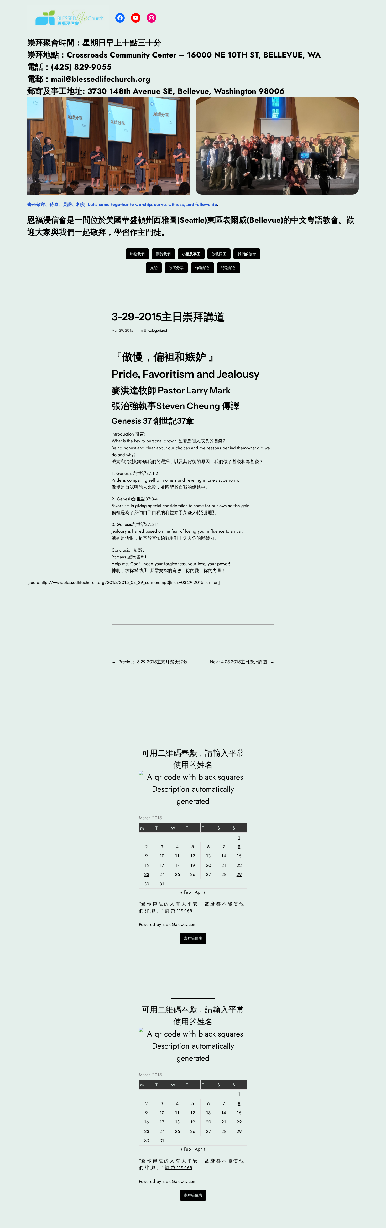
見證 (154, 267)
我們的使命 (247, 254)
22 (239, 865)
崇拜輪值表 (193, 938)
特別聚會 (228, 267)
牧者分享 (176, 267)
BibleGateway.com (179, 924)
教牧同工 (219, 254)
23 (146, 874)
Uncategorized (155, 330)
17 (162, 865)
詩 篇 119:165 (178, 911)
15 (239, 856)
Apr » (200, 892)
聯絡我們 (137, 254)
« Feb (185, 892)
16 (146, 865)
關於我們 (163, 254)
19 (192, 865)
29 (239, 874)
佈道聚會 (202, 267)
